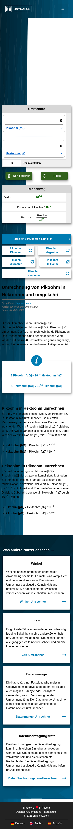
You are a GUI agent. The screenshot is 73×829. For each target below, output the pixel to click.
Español (57, 823)
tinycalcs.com (23, 303)
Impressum (49, 811)
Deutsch (20, 823)
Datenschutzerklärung (28, 811)
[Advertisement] (36, 56)
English (39, 823)
